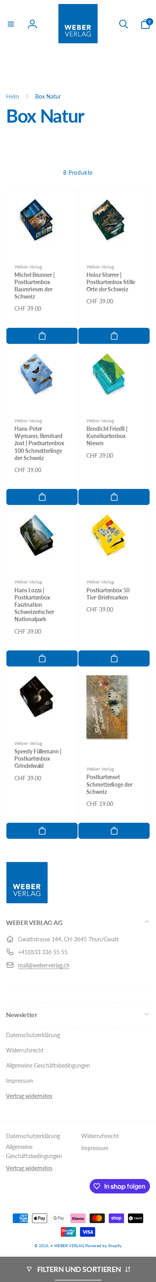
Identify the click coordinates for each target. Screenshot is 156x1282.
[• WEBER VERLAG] (27, 901)
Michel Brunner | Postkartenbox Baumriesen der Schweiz (34, 285)
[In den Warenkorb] (42, 336)
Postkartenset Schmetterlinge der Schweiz (109, 784)
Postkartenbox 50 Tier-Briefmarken (108, 594)
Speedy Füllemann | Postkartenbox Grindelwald (38, 758)
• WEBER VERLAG (67, 1245)
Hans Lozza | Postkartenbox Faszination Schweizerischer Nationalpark (34, 605)
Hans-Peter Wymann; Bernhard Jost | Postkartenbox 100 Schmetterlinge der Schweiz (39, 443)
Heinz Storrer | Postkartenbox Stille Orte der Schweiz (110, 282)
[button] (11, 24)
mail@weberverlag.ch (44, 965)
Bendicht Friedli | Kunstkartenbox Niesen (107, 435)
